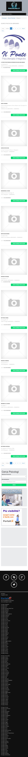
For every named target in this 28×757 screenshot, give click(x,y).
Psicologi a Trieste (4, 700)
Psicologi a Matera (4, 628)
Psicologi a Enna (4, 669)
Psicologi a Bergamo (5, 609)
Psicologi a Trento (4, 750)
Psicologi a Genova (4, 723)
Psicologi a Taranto (4, 646)
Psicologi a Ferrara (4, 619)
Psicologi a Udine (4, 752)
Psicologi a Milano (4, 630)
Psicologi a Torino (4, 647)
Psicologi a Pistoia (4, 638)
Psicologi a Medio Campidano (6, 680)
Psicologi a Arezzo (4, 657)
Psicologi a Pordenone (5, 689)
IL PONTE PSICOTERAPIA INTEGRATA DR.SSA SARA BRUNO (13, 62)
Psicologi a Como (4, 718)
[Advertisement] (12, 536)
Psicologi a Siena (4, 645)
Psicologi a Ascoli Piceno (5, 708)
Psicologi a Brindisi (4, 714)
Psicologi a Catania (4, 716)
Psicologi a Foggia (4, 722)
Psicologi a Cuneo (4, 618)
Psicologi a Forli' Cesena (5, 620)
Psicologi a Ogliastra (5, 632)
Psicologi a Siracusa (4, 696)
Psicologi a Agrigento (5, 604)
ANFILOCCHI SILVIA (5, 148)
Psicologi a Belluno (4, 659)
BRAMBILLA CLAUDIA (5, 403)
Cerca (14, 484)
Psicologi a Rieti (4, 743)
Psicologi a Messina (4, 731)
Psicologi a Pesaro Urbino (6, 738)
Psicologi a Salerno (4, 643)
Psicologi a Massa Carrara (6, 730)
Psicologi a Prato (4, 639)
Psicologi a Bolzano (4, 611)
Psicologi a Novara (4, 683)
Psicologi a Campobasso (5, 715)
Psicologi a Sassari (4, 695)
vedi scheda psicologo (19, 70)
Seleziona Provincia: (6, 474)
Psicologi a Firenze (4, 670)
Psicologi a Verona (4, 703)
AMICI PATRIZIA (4, 103)
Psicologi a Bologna (4, 712)
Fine (3, 30)
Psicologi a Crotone (4, 719)
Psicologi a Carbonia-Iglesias (6, 613)
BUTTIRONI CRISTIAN (5, 446)
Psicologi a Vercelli (4, 652)
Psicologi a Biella (4, 661)
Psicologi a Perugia (4, 687)
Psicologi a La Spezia (5, 726)
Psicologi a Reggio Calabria (6, 641)
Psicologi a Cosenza (4, 616)
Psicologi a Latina (4, 624)
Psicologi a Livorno (4, 626)
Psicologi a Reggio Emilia (5, 692)
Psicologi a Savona (4, 746)
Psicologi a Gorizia (4, 622)
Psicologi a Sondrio (4, 748)
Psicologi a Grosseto (5, 673)
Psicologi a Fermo (4, 720)
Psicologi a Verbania (5, 753)
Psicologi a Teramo (4, 698)
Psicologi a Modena (4, 681)
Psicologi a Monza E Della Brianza (7, 733)
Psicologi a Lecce (4, 676)
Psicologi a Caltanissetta (5, 664)
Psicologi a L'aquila (4, 674)
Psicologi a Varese (4, 650)
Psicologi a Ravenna (4, 742)
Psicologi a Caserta (4, 665)
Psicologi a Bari (4, 710)
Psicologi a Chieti (4, 666)
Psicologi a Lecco (4, 727)
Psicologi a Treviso (4, 649)
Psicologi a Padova (4, 634)
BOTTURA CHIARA (4, 317)
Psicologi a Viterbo (4, 704)
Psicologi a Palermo (4, 685)
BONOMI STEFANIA (5, 276)
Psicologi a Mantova (5, 678)
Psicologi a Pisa (4, 739)
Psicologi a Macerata (5, 627)
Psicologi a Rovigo (4, 745)
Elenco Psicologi (11, 18)
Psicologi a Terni (4, 749)
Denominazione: (5, 479)
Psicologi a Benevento (5, 711)
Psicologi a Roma (4, 693)
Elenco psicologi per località (6, 601)
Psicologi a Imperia (4, 724)
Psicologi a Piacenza (5, 688)
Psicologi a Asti (4, 607)
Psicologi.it (4, 18)
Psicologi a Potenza (4, 741)
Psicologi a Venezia (4, 702)
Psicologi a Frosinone (5, 672)
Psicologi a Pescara (4, 637)
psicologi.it (3, 593)
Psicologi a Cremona (5, 668)
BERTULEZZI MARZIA (5, 233)
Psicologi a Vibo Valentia (5, 754)
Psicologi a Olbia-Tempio (5, 684)
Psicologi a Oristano (4, 735)
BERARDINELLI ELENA (5, 190)
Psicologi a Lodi (4, 677)
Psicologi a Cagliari (4, 612)
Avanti (23, 28)
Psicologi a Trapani (4, 699)
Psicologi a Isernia (4, 623)
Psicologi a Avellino (4, 658)
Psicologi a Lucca (4, 729)
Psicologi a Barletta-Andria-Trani (7, 608)
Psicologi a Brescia (4, 662)
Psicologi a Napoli (4, 631)
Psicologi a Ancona (4, 707)
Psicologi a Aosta (4, 605)
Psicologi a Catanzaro (5, 615)
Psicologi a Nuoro (4, 734)
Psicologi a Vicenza (4, 653)
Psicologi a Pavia (4, 635)
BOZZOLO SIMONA (5, 360)
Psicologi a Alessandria (5, 655)
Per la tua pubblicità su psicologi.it (7, 600)
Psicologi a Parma (4, 737)
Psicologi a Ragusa (4, 691)
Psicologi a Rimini (4, 642)
